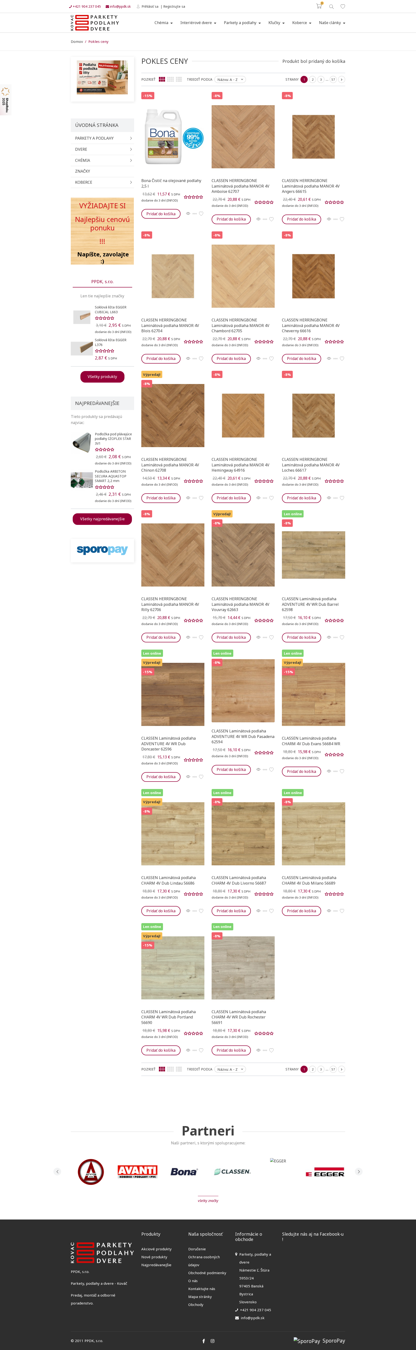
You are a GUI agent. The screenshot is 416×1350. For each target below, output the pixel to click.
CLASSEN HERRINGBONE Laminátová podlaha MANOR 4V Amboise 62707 (240, 186)
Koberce (300, 22)
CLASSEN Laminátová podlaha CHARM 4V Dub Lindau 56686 (168, 880)
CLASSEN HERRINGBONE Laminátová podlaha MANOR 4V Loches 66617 (311, 465)
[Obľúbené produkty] (343, 6)
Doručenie (197, 1248)
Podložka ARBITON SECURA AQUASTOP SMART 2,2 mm (110, 476)
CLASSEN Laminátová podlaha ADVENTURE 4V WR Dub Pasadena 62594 (243, 736)
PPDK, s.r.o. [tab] (102, 281)
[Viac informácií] (195, 213)
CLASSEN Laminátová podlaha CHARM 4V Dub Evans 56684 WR (311, 741)
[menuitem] (164, 22)
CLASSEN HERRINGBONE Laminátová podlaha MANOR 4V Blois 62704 (170, 325)
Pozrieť (148, 79)
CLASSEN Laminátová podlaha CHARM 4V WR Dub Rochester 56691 (239, 1017)
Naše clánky (330, 22)
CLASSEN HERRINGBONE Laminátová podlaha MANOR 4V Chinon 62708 (170, 465)
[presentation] (57, 1171)
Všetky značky (208, 1200)
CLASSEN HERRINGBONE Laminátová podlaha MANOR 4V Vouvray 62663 (240, 604)
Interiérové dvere (196, 22)
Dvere (81, 149)
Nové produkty (154, 1256)
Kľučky (274, 22)
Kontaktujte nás (201, 1288)
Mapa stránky (200, 1296)
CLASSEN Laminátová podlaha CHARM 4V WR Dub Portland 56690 (168, 1017)
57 (333, 79)
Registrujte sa (174, 6)
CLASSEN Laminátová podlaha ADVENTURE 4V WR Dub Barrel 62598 (310, 604)
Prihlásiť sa (149, 6)
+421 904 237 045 (86, 6)
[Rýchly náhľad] (188, 213)
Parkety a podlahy (240, 22)
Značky (82, 171)
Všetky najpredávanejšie (102, 519)
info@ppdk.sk (120, 6)
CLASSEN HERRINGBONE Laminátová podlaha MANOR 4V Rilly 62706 (170, 604)
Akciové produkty (156, 1248)
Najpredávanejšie (156, 1264)
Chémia (162, 22)
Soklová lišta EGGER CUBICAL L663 (110, 309)
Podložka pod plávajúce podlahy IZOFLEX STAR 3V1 (113, 439)
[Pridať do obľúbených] (201, 213)
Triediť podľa (199, 79)
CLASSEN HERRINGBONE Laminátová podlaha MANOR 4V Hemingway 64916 (240, 465)
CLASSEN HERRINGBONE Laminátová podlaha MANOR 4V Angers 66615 (311, 186)
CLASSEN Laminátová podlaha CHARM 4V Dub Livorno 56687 (239, 880)
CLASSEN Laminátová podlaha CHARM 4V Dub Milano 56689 (309, 880)
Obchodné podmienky (207, 1272)
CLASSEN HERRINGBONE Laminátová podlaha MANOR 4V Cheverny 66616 (311, 325)
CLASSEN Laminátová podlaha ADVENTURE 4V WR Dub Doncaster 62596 (168, 744)
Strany (292, 79)
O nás (193, 1280)
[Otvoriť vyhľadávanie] (331, 6)
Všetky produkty (102, 376)
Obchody (195, 1304)
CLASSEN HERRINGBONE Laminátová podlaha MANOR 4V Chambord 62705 (240, 325)
